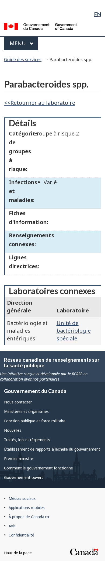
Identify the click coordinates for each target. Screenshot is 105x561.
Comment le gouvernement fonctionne (38, 468)
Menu (23, 43)
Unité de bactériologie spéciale (74, 330)
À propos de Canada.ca (29, 516)
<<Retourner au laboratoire (39, 102)
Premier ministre (18, 458)
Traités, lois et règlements (27, 439)
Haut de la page (18, 552)
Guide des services (22, 59)
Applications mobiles (27, 507)
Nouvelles (12, 430)
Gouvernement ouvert (23, 477)
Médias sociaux (22, 498)
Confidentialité (21, 535)
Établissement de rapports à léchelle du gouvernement (52, 449)
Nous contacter (18, 402)
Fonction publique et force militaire (34, 420)
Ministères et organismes (26, 411)
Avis (12, 525)
